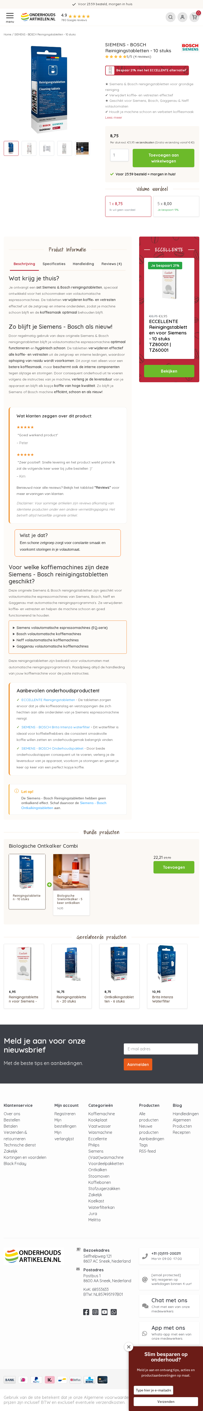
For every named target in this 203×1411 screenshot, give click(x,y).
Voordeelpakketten (106, 1163)
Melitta (94, 1219)
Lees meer (113, 117)
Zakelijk (10, 1151)
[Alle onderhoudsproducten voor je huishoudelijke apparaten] (34, 1256)
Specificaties (54, 264)
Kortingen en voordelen (25, 1157)
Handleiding (83, 264)
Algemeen (182, 1119)
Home (7, 34)
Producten (182, 1126)
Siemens (95, 1151)
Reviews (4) (112, 264)
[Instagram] (95, 1313)
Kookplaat (97, 1119)
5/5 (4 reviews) (139, 56)
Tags (143, 1144)
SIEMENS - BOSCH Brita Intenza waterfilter (56, 727)
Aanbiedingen (151, 1138)
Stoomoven (98, 1176)
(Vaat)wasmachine (106, 1157)
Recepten (181, 1132)
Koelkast (96, 1200)
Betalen (11, 1126)
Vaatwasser (99, 1126)
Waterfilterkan (101, 1207)
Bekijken (169, 371)
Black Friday (15, 1163)
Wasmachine (100, 1132)
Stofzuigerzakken (104, 1188)
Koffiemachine (101, 1113)
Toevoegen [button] (174, 867)
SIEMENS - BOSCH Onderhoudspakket (52, 748)
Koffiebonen (99, 1182)
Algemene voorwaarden (107, 1397)
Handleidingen (186, 1113)
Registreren (65, 1113)
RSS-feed (147, 1151)
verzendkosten (144, 142)
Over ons (12, 1113)
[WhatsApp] (114, 1313)
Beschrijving (24, 264)
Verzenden (166, 1401)
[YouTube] (105, 1313)
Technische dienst (20, 1144)
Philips (94, 1144)
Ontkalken (97, 1169)
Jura (92, 1213)
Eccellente (97, 1138)
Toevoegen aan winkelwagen (164, 158)
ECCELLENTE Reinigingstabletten (48, 700)
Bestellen (12, 1119)
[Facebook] (86, 1313)
